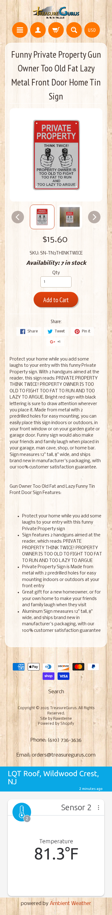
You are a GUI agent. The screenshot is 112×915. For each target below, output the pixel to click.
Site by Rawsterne (56, 719)
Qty (56, 273)
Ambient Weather (70, 904)
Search (56, 692)
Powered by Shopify (56, 724)
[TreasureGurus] (56, 12)
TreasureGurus (63, 708)
